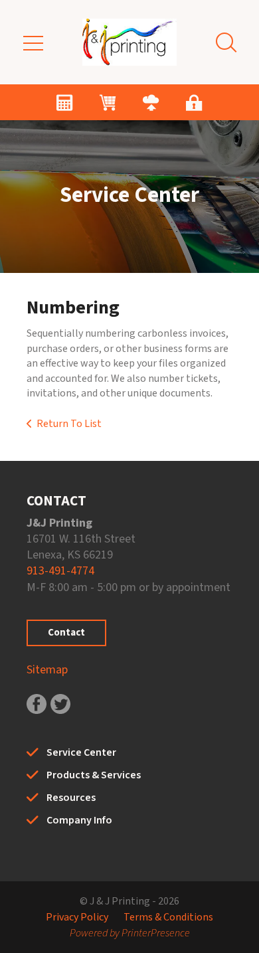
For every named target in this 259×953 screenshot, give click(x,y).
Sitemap (47, 669)
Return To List (69, 423)
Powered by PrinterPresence (130, 933)
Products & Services (93, 775)
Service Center (81, 752)
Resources (71, 797)
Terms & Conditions (168, 917)
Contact (66, 633)
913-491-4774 (60, 571)
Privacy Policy (77, 917)
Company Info (79, 820)
